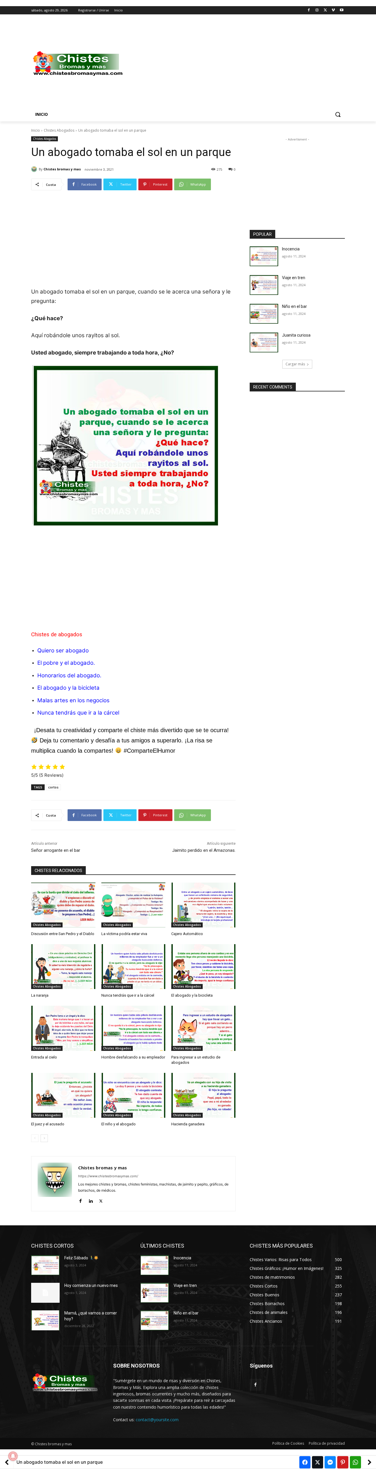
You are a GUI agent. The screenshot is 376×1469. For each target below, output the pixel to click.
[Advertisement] (235, 64)
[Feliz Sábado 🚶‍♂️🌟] (45, 1265)
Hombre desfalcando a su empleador (133, 1057)
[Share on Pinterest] (342, 1462)
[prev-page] (34, 1138)
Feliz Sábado (76, 1258)
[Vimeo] (333, 10)
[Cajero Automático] (203, 905)
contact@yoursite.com (157, 1419)
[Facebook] (309, 10)
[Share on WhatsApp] (355, 1462)
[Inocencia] (264, 256)
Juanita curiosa (296, 335)
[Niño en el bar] (264, 314)
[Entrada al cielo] (63, 1028)
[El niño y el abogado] (133, 1095)
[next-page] (44, 1138)
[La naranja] (63, 966)
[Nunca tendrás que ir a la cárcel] (133, 966)
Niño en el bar (294, 306)
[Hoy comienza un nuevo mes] (45, 1293)
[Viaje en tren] (264, 285)
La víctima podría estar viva (124, 934)
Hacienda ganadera (187, 1124)
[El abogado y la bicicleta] (203, 966)
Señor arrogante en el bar (55, 850)
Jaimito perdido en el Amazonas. (204, 850)
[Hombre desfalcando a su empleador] (133, 1028)
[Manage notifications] (13, 1456)
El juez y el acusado (47, 1124)
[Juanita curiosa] (264, 342)
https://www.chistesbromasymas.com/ (108, 1176)
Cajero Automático (187, 934)
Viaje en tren (293, 277)
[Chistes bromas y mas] (35, 169)
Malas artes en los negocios (73, 700)
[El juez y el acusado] (63, 1095)
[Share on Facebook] (304, 1462)
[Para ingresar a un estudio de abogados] (203, 1028)
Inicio (35, 130)
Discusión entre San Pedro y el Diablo (62, 934)
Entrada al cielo (44, 1057)
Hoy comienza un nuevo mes (91, 1285)
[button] (338, 114)
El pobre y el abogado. (66, 662)
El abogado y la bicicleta (68, 687)
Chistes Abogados (59, 130)
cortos (53, 787)
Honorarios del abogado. (69, 675)
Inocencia (291, 249)
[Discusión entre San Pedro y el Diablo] (63, 905)
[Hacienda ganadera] (203, 1095)
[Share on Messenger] (330, 1462)
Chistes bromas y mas (62, 169)
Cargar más (295, 364)
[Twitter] (325, 10)
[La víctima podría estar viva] (133, 905)
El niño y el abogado (118, 1124)
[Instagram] (317, 10)
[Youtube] (341, 10)
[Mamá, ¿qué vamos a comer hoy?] (45, 1320)
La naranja (39, 995)
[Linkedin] (90, 1199)
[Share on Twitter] (317, 1462)
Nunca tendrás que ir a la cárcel (78, 712)
